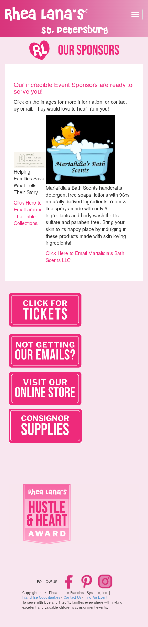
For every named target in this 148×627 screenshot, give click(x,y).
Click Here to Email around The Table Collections (28, 213)
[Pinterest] (87, 581)
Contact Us (72, 597)
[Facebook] (70, 581)
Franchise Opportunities (41, 597)
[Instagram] (105, 581)
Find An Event (96, 597)
